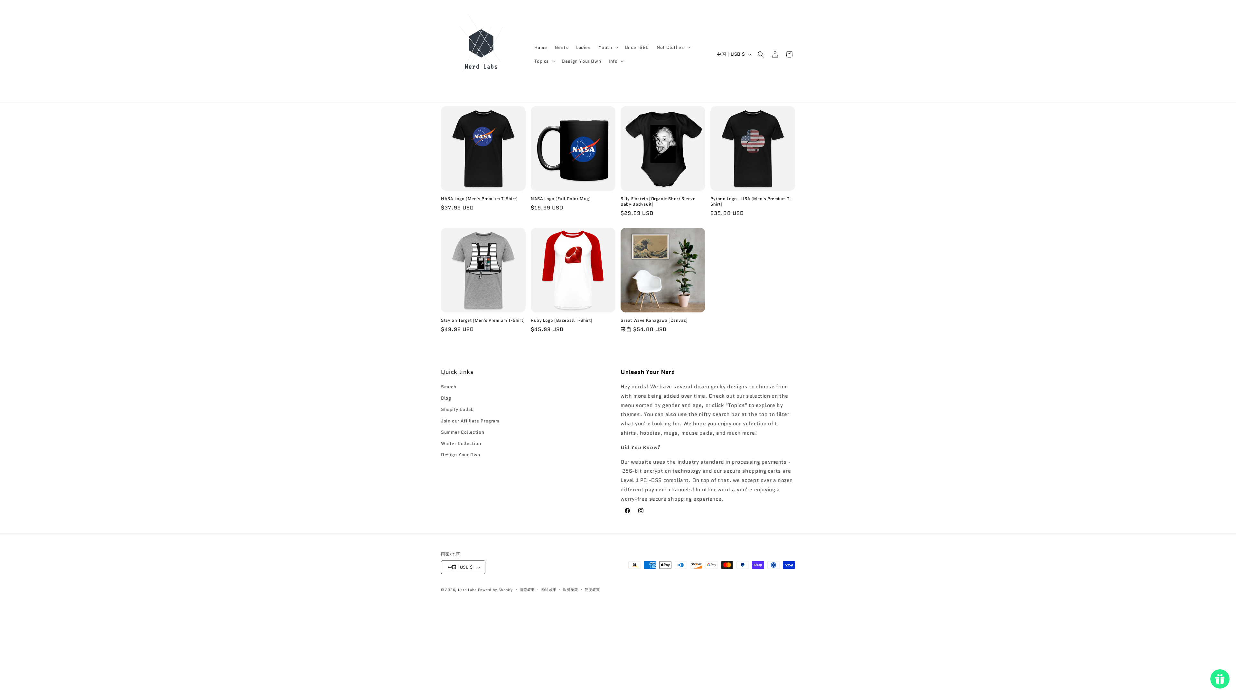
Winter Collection (461, 443)
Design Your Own (460, 454)
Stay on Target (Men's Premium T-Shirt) (483, 320)
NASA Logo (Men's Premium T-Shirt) (479, 199)
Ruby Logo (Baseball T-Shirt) (562, 320)
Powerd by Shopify (495, 589)
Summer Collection (462, 432)
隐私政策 (549, 589)
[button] (608, 47)
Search (448, 387)
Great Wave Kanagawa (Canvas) (654, 320)
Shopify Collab (457, 409)
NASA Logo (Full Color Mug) (561, 199)
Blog (446, 398)
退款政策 (527, 589)
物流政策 (592, 589)
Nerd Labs (467, 589)
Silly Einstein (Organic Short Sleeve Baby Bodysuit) (658, 201)
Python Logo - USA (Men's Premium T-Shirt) (750, 201)
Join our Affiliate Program (470, 421)
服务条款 (570, 589)
